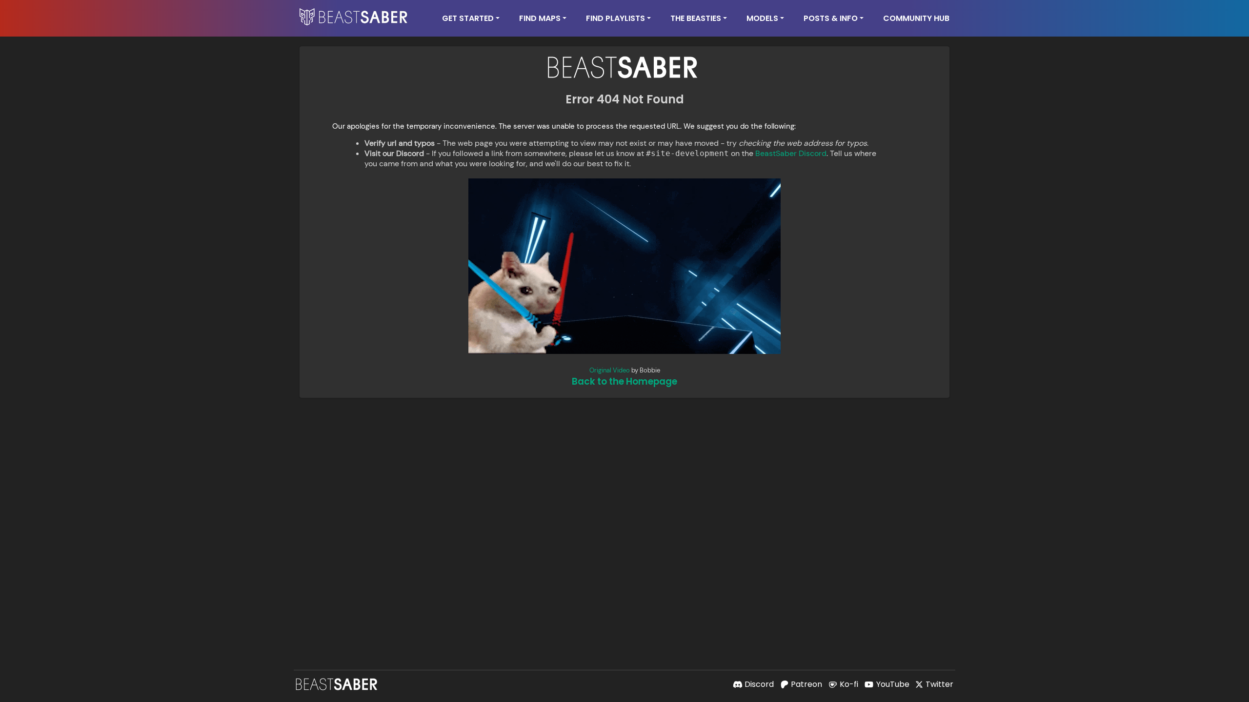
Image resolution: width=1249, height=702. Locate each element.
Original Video (609, 370)
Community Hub (916, 18)
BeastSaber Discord (790, 153)
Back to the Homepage (624, 381)
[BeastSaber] (338, 684)
